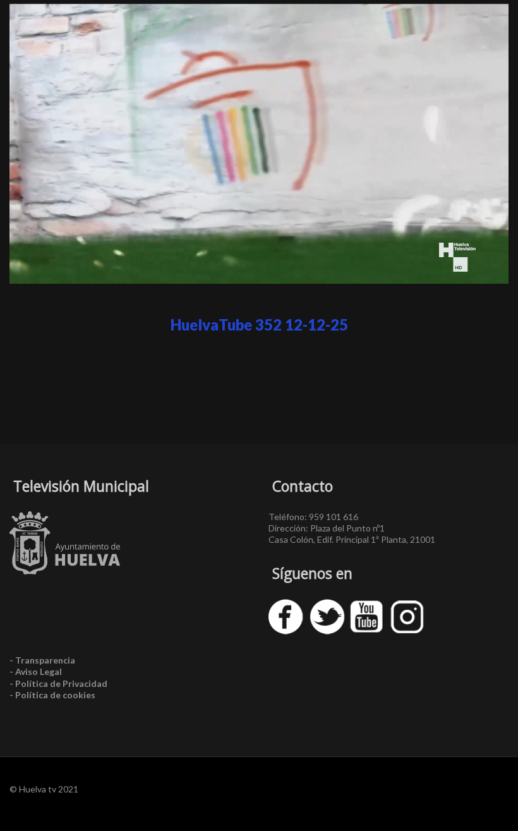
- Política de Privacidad (58, 683)
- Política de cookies (52, 694)
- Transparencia (42, 660)
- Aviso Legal (35, 671)
